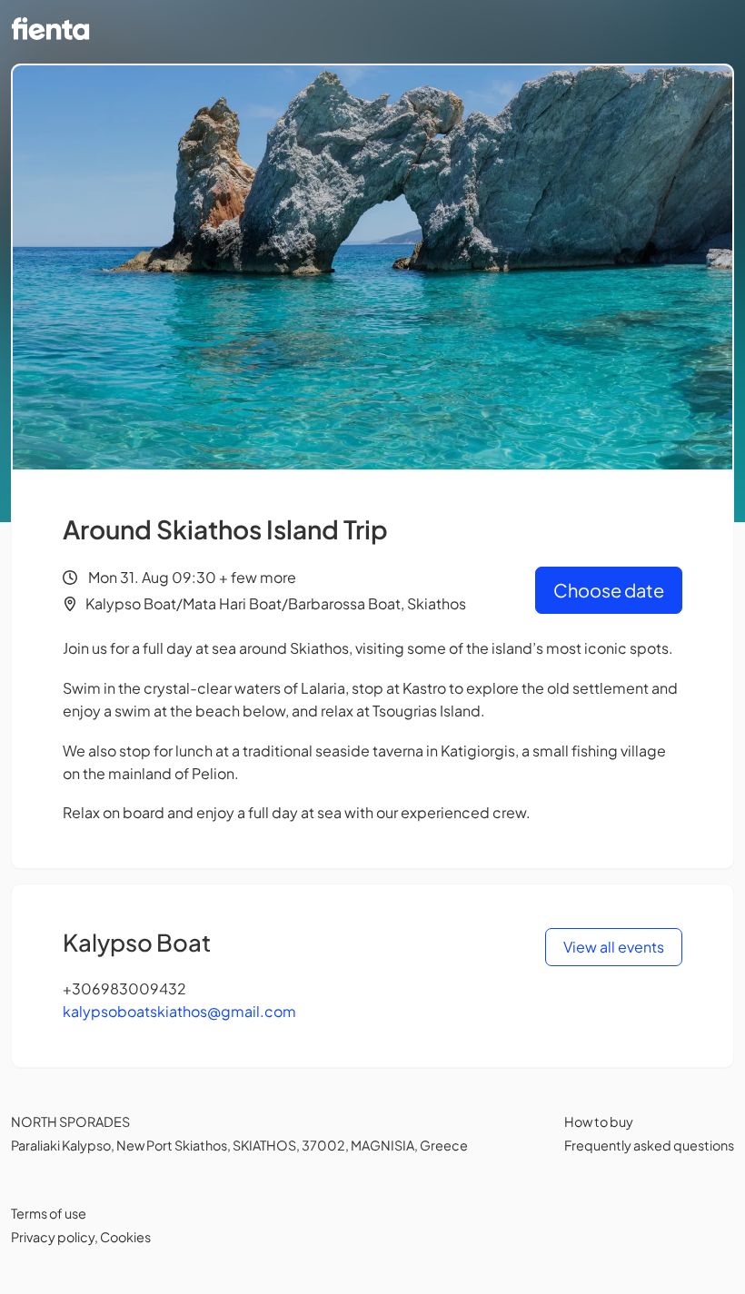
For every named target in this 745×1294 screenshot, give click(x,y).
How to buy (598, 1121)
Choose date (608, 589)
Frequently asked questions (649, 1145)
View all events (613, 946)
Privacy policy (52, 1237)
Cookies (125, 1237)
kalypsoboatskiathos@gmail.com (179, 1011)
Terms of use (48, 1213)
